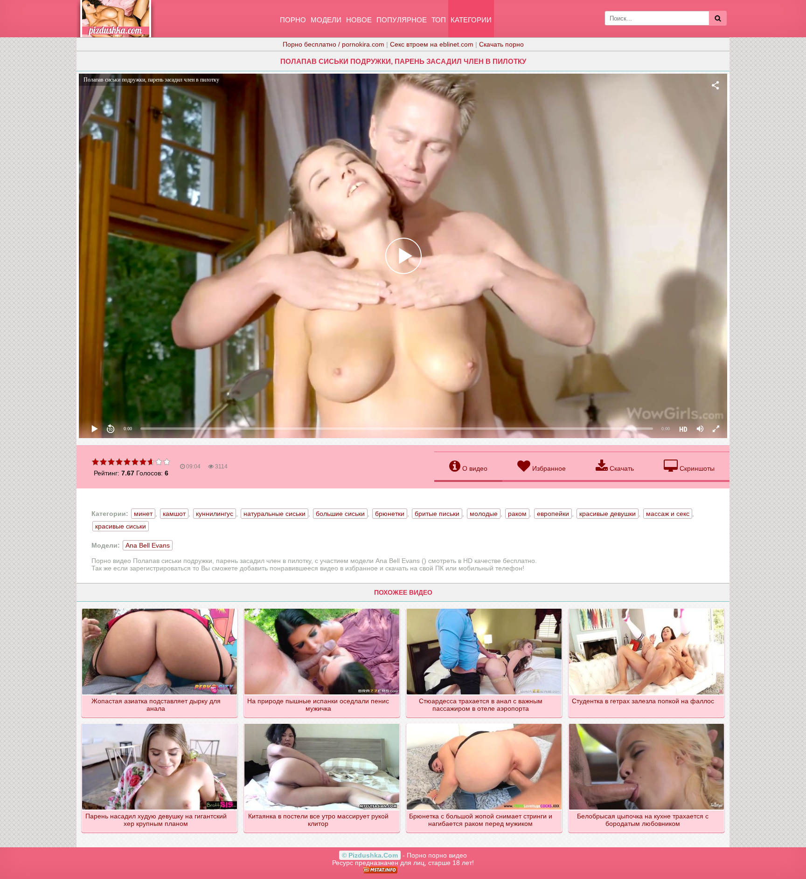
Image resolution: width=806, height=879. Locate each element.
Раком (517, 513)
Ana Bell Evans (147, 545)
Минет (143, 513)
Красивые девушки (607, 513)
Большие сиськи (340, 513)
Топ (438, 20)
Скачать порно (501, 44)
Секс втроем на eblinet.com (431, 44)
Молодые (484, 513)
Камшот (174, 513)
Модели (326, 20)
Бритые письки (437, 513)
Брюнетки (389, 513)
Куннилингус (214, 513)
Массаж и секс (667, 513)
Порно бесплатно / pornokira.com (333, 44)
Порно (293, 20)
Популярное (401, 20)
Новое (359, 20)
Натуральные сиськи (274, 513)
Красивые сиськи (120, 526)
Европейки (553, 513)
